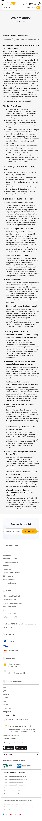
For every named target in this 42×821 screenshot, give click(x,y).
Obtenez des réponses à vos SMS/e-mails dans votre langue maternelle (22, 730)
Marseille (6, 694)
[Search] (38, 7)
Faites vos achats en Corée (13, 788)
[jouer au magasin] (21, 748)
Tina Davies (8, 39)
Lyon (4, 691)
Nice (4, 701)
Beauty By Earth (22, 39)
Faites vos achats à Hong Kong (14, 785)
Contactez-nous (9, 810)
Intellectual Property (10, 562)
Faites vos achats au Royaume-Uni (15, 779)
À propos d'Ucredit (10, 613)
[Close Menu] (2, 4)
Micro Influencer (9, 580)
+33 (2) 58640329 (11, 738)
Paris (4, 687)
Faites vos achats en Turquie (13, 794)
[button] (25, 4)
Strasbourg (7, 708)
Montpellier (7, 712)
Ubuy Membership (9, 583)
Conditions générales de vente (14, 804)
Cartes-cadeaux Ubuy (11, 617)
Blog (4, 620)
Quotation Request (10, 559)
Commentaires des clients (12, 603)
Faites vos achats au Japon (13, 782)
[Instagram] (8, 815)
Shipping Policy (8, 576)
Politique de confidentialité (13, 807)
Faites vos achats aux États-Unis (15, 776)
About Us (6, 552)
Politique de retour (9, 606)
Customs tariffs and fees (12, 573)
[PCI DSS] (7, 766)
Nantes (5, 705)
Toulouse (6, 698)
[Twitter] (17, 815)
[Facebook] (4, 815)
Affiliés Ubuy (7, 627)
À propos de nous (31, 807)
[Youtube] (12, 815)
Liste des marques (9, 600)
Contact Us (7, 555)
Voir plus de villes (9, 715)
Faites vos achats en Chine (13, 791)
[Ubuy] (12, 4)
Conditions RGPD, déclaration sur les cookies (19, 624)
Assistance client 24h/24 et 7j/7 (20, 726)
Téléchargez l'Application (12, 596)
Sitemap (6, 566)
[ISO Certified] (23, 766)
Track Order (7, 569)
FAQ (4, 610)
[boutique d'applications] (9, 748)
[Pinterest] (21, 815)
